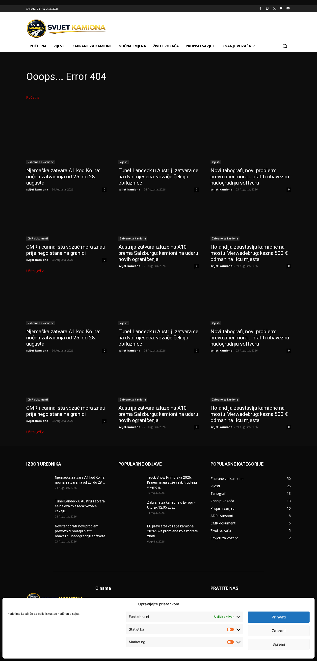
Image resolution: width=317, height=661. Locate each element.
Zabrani (279, 630)
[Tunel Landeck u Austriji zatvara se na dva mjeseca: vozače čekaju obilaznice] (158, 144)
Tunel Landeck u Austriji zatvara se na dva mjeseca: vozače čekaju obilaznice (158, 176)
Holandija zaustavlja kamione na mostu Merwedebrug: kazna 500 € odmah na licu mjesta (249, 253)
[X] (274, 9)
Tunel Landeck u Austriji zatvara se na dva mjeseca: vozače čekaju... (80, 506)
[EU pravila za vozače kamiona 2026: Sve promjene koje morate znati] (130, 532)
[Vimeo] (281, 9)
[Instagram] (267, 9)
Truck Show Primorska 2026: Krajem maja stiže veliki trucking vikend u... (172, 482)
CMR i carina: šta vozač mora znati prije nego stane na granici (66, 250)
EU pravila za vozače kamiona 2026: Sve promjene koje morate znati (172, 531)
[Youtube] (288, 9)
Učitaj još (33, 271)
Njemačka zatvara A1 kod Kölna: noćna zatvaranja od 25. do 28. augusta (63, 176)
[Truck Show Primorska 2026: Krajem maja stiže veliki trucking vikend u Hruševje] (130, 483)
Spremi (278, 644)
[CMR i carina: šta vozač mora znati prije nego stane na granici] (66, 221)
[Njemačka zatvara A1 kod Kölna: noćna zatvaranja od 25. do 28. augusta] (66, 144)
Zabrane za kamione (41, 162)
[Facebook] (260, 9)
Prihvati (279, 617)
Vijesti (124, 162)
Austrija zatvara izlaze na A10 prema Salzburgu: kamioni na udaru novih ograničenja (158, 253)
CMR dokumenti (38, 238)
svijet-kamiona (37, 189)
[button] (285, 46)
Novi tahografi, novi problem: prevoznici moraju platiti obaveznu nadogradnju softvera (250, 176)
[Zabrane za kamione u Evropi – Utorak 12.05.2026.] (130, 508)
